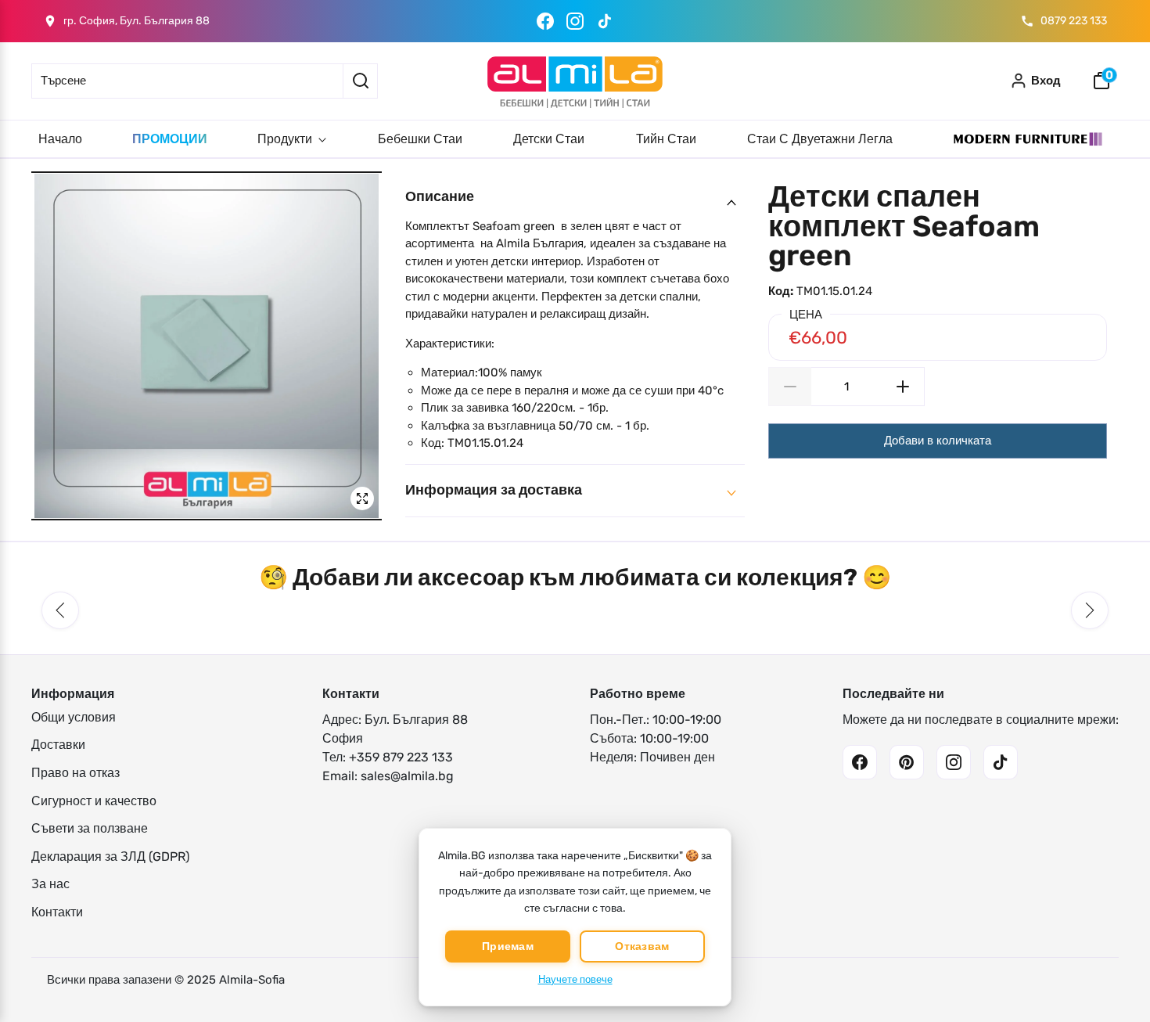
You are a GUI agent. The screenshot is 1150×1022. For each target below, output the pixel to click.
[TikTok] (604, 21)
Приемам (508, 946)
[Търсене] (360, 81)
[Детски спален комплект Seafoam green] (206, 346)
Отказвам (642, 946)
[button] (60, 610)
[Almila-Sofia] (575, 81)
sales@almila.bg (407, 775)
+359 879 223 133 (401, 757)
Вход (1046, 81)
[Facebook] (545, 21)
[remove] (789, 386)
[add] (903, 386)
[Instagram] (575, 21)
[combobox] (187, 81)
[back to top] (1114, 982)
